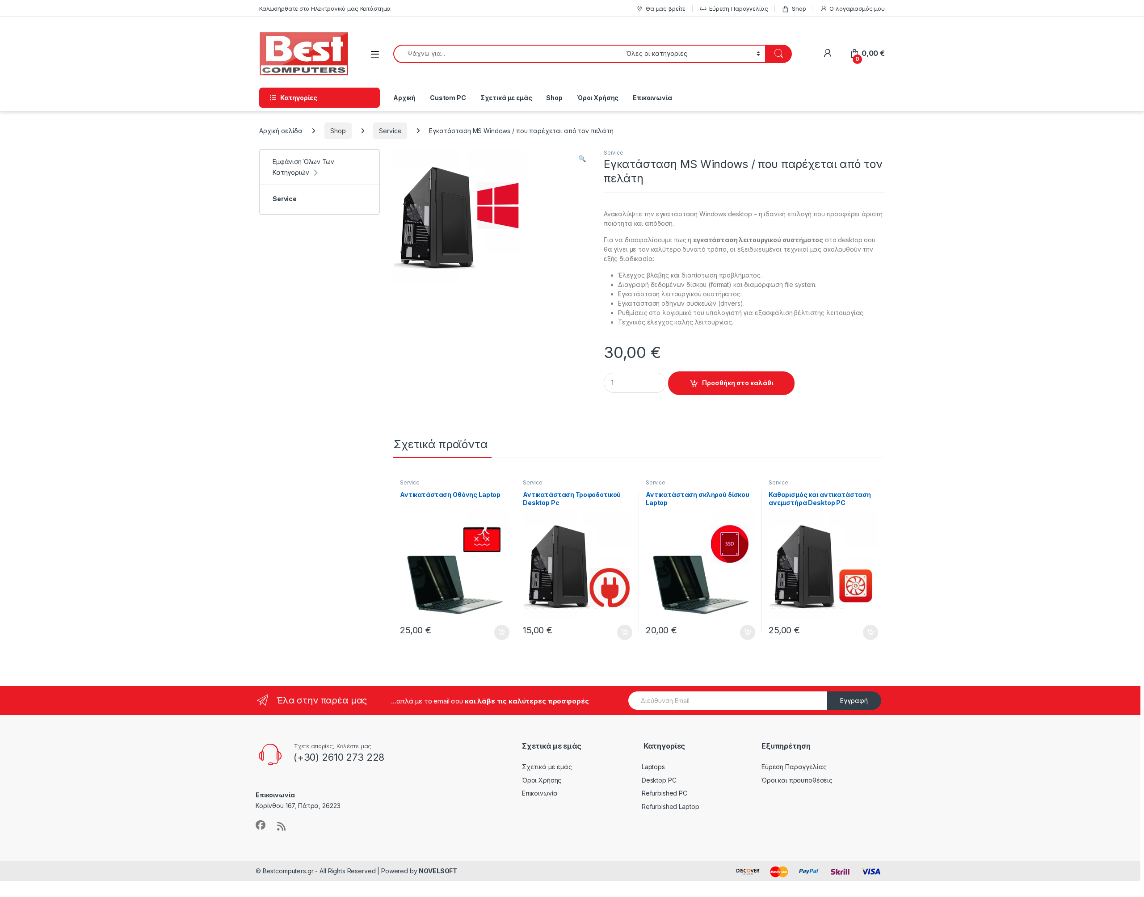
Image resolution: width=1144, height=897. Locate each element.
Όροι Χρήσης (597, 97)
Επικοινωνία (652, 97)
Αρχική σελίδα (281, 131)
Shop (799, 8)
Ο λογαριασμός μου (857, 8)
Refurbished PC (664, 793)
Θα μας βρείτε (666, 8)
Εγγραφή (854, 700)
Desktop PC (659, 780)
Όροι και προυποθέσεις (797, 780)
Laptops (653, 767)
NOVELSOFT (438, 871)
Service (390, 131)
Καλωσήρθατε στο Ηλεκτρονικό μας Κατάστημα (325, 8)
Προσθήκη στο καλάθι (737, 383)
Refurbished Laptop (670, 806)
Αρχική (404, 97)
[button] (582, 158)
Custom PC (448, 97)
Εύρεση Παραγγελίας (738, 8)
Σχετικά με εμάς (506, 97)
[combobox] (507, 54)
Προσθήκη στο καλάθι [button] (494, 632)
